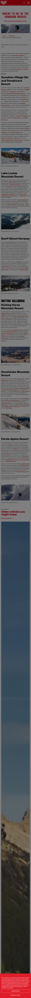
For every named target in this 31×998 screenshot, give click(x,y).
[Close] (29, 975)
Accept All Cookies (15, 995)
